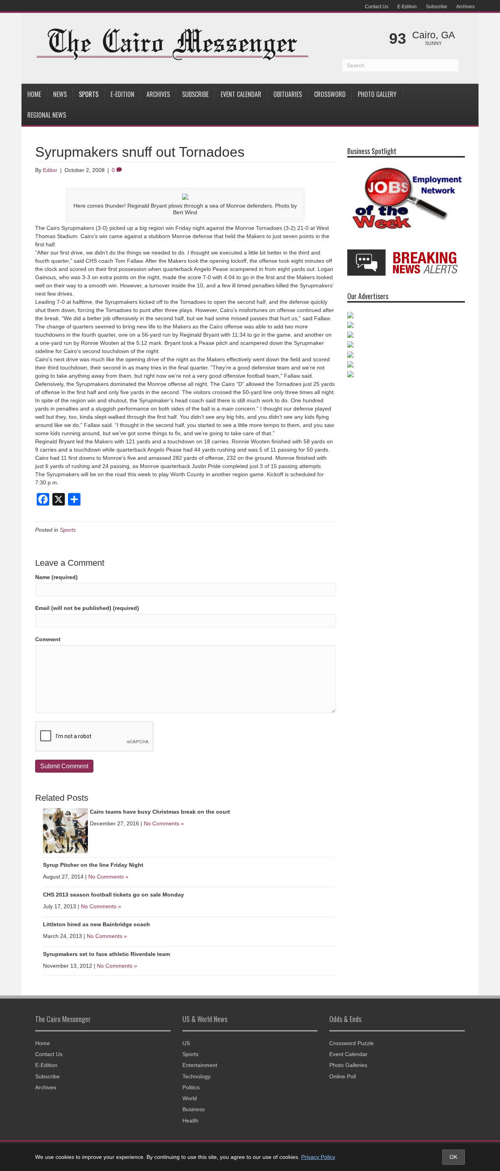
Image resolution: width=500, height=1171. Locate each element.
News (60, 94)
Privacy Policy (318, 1157)
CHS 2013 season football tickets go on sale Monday (113, 894)
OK (453, 1157)
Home (34, 94)
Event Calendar (241, 94)
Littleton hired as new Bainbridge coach (96, 924)
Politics (191, 1087)
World (189, 1098)
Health (190, 1120)
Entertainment (199, 1065)
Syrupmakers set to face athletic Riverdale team (106, 954)
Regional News (46, 115)
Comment (48, 639)
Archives (465, 6)
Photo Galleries (348, 1065)
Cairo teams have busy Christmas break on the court (160, 812)
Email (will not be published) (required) (87, 608)
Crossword (330, 94)
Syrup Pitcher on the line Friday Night (93, 865)
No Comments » (164, 823)
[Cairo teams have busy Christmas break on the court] (65, 830)
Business (193, 1109)
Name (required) (56, 577)
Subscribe (436, 6)
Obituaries (287, 94)
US (186, 1043)
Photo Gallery (377, 94)
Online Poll (342, 1076)
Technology (196, 1076)
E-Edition (407, 6)
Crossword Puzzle (351, 1043)
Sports (88, 94)
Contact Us (376, 6)
